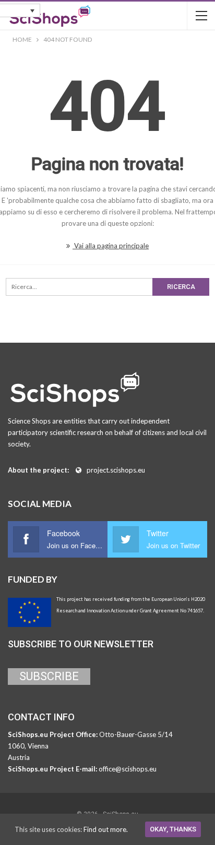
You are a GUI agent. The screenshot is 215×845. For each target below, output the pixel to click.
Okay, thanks (173, 829)
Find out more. (105, 829)
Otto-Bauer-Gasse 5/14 (136, 734)
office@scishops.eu (128, 769)
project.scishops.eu (116, 470)
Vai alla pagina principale (111, 246)
